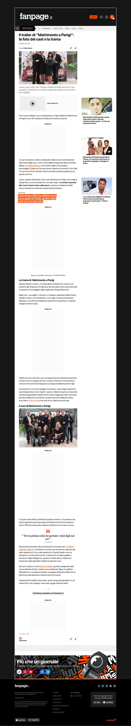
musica (73, 28)
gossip (80, 28)
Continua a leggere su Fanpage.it (48, 593)
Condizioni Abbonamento (61, 705)
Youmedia (56, 692)
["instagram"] (25, 671)
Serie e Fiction (58, 28)
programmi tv (46, 28)
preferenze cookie (59, 712)
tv (39, 28)
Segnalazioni (57, 696)
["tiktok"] (19, 671)
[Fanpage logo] (33, 17)
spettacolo (27, 28)
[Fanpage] (22, 686)
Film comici (22, 633)
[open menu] (17, 28)
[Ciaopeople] (111, 720)
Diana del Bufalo (46, 566)
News (28, 633)
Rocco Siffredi (34, 400)
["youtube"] (30, 671)
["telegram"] (48, 671)
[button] (75, 48)
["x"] (36, 671)
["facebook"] (42, 671)
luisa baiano (28, 48)
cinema (67, 28)
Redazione (56, 709)
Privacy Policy (57, 699)
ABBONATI (93, 17)
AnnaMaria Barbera (32, 166)
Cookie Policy (57, 702)
